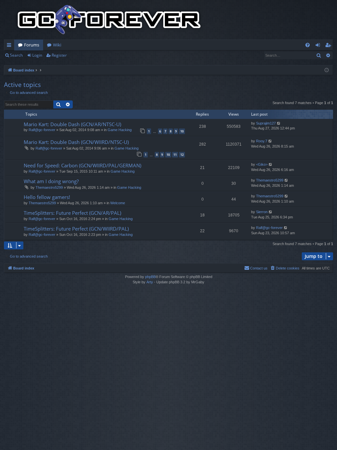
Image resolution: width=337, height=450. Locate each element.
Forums (31, 45)
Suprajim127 (266, 123)
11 (175, 155)
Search (16, 55)
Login (37, 55)
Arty (149, 282)
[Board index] (109, 20)
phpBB (150, 277)
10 (182, 131)
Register (59, 55)
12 (182, 155)
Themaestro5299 (49, 187)
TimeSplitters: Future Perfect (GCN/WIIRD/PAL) (76, 228)
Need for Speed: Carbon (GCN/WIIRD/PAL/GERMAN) (82, 165)
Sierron (262, 212)
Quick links (10, 46)
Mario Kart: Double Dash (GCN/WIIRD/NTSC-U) (76, 142)
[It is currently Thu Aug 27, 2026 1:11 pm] (326, 70)
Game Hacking (120, 130)
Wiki (57, 45)
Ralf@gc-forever (42, 130)
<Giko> (262, 164)
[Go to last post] (279, 123)
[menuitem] (307, 45)
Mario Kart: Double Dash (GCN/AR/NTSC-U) (72, 124)
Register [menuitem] (329, 46)
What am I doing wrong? (51, 181)
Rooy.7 (261, 141)
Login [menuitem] (319, 46)
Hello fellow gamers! (47, 197)
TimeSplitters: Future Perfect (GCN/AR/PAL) (72, 213)
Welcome (117, 203)
